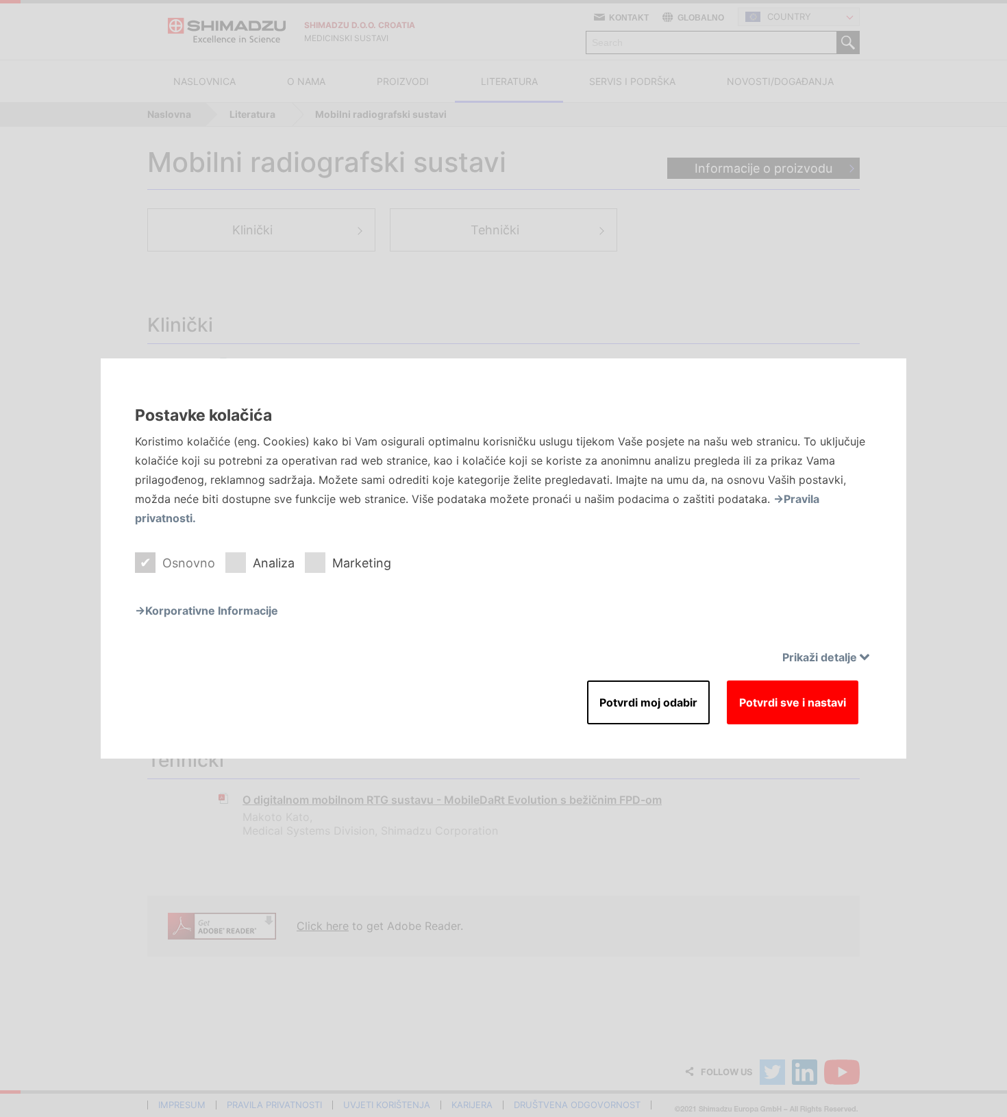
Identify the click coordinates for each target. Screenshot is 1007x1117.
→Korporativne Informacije (206, 610)
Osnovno (188, 563)
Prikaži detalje (819, 657)
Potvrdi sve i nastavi (792, 702)
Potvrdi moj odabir (648, 702)
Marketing (361, 563)
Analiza (274, 563)
